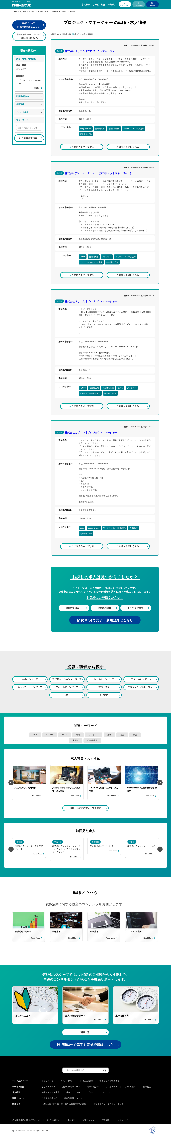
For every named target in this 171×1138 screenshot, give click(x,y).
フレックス (107, 257)
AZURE (49, 735)
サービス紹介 (99, 4)
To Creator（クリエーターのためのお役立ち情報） (64, 1104)
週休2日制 (133, 528)
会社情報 (72, 1120)
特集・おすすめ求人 (51, 1092)
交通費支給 (100, 128)
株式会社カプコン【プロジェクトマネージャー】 (92, 432)
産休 (109, 735)
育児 (122, 735)
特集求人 (112, 4)
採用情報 (105, 1120)
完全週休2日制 (86, 134)
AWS (35, 735)
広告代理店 (92, 740)
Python (83, 388)
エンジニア (105, 1092)
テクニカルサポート (141, 679)
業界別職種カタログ (73, 1098)
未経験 (75, 740)
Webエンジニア (30, 679)
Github (82, 257)
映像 (68, 1092)
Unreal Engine (93, 528)
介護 (135, 735)
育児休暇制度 (114, 128)
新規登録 (152, 5)
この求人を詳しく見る (127, 147)
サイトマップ (122, 1120)
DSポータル (138, 5)
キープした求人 (125, 5)
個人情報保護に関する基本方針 (26, 1120)
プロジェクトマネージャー (141, 687)
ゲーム (91, 1092)
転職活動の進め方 (50, 1098)
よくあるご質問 (135, 608)
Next (160, 782)
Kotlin (64, 735)
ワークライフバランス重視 (91, 262)
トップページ (48, 1081)
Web (79, 1092)
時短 (78, 735)
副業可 (120, 388)
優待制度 (147, 1087)
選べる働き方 (93, 1087)
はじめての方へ (73, 608)
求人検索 (86, 4)
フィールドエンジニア (67, 687)
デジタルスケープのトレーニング (109, 1104)
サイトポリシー (54, 1120)
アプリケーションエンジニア (67, 679)
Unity (82, 528)
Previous (11, 782)
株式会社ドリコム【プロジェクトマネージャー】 (92, 51)
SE (66, 695)
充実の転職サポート (71, 1087)
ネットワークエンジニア (30, 687)
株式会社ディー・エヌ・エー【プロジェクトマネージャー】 (98, 173)
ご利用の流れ (104, 608)
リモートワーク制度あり (133, 128)
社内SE (104, 695)
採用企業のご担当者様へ (111, 1081)
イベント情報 (66, 1081)
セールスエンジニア (104, 679)
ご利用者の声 (112, 1087)
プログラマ (104, 687)
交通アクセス (88, 1120)
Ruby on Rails (85, 128)
